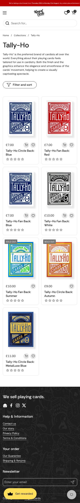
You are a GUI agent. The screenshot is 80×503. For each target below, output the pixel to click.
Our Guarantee (12, 455)
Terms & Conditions (14, 438)
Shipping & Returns (14, 460)
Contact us (9, 423)
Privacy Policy (11, 433)
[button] (73, 12)
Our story (8, 428)
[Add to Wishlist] (33, 145)
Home (6, 35)
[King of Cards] (39, 12)
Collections (20, 35)
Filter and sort (22, 85)
